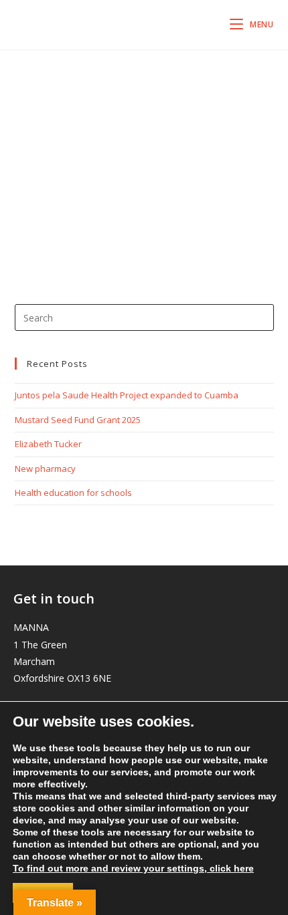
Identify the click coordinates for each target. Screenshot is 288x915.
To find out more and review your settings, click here (133, 868)
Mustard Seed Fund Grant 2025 (78, 420)
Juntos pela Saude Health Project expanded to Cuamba (126, 395)
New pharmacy (45, 469)
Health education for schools (73, 493)
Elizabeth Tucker (48, 444)
